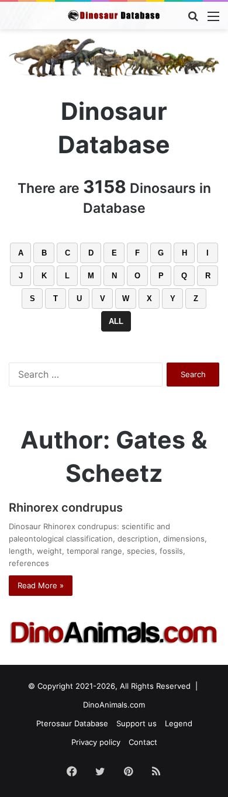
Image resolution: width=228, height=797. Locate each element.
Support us (136, 723)
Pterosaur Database (72, 723)
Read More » (41, 585)
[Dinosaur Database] (114, 15)
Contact (143, 742)
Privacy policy (95, 742)
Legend (178, 723)
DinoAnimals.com (114, 704)
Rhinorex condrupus (66, 508)
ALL (116, 321)
